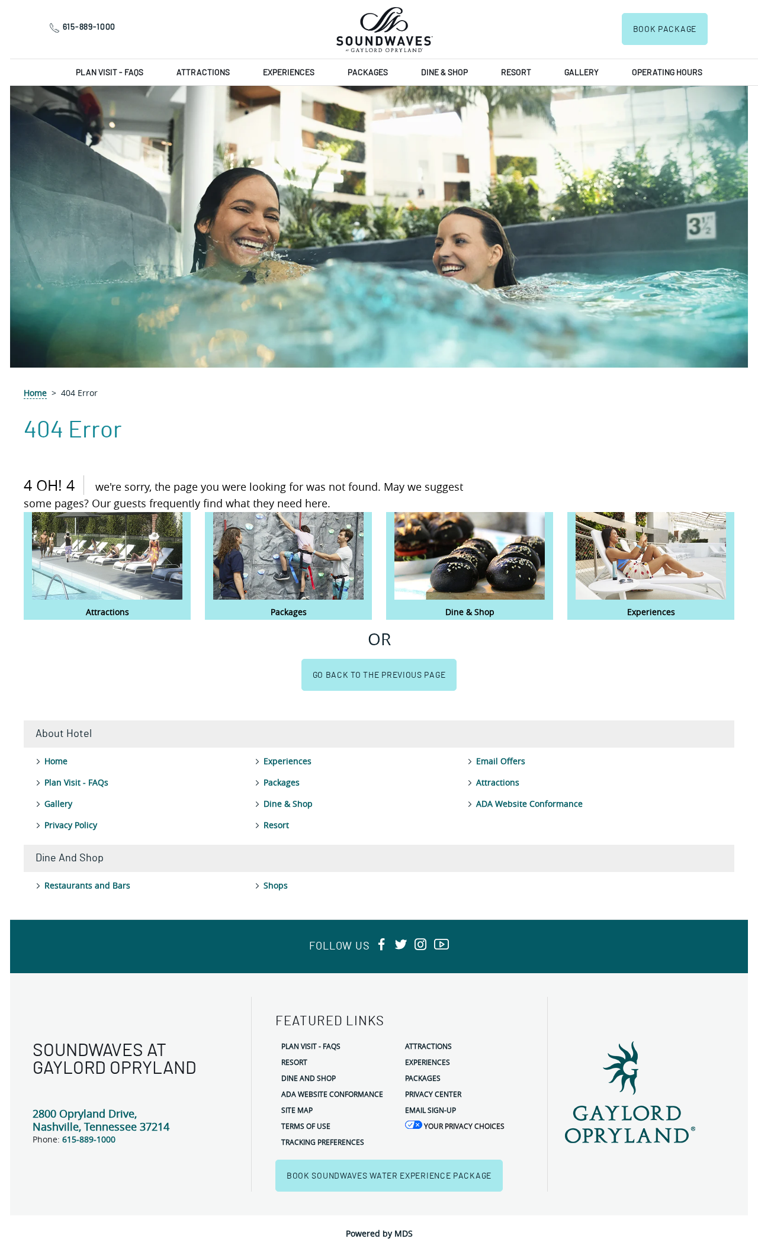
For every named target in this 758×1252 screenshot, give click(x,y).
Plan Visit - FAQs (109, 73)
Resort (516, 73)
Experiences (288, 73)
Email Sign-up (430, 1110)
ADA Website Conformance (529, 803)
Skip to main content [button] (47, 8)
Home (35, 392)
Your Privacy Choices (463, 1126)
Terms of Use (305, 1126)
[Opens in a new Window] (381, 945)
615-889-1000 (89, 27)
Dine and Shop (308, 1078)
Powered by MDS (379, 1233)
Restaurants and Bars (87, 885)
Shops (276, 885)
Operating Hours (667, 73)
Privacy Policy (70, 825)
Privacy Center (433, 1094)
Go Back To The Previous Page (379, 675)
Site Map (297, 1110)
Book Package (664, 29)
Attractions (203, 73)
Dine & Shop (444, 73)
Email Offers (500, 761)
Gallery (581, 73)
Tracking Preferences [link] (322, 1142)
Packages (368, 73)
